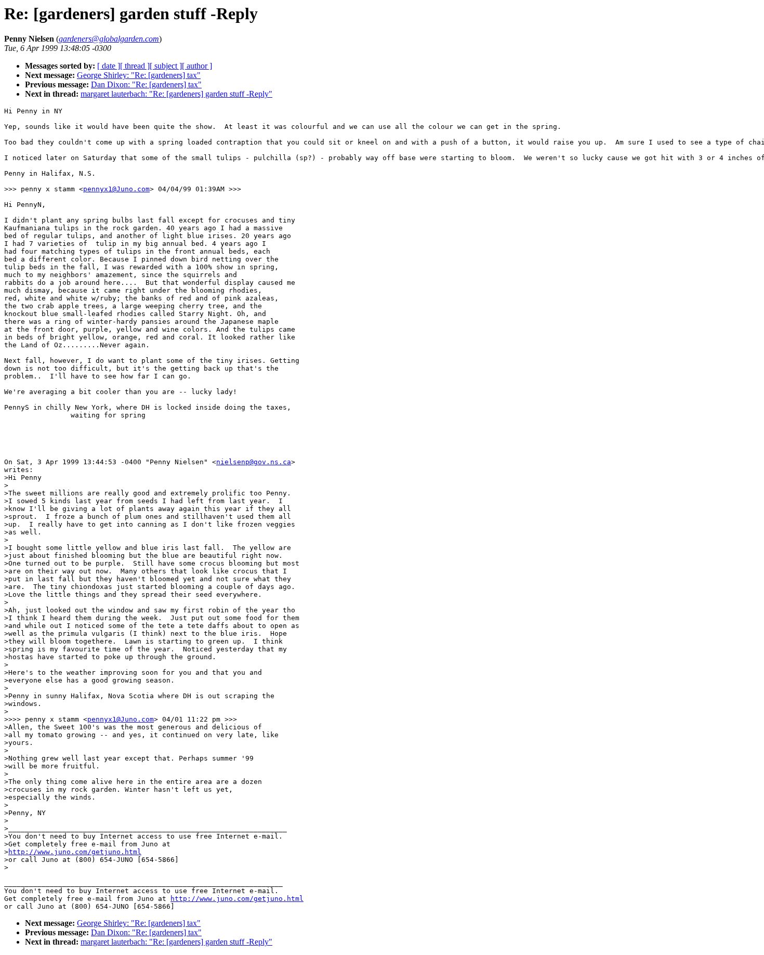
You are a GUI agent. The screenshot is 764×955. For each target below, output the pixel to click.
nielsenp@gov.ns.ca (253, 462)
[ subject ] (166, 65)
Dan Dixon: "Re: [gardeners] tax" (146, 84)
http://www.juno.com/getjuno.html (74, 852)
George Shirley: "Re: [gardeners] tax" (139, 75)
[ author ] (197, 65)
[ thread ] (135, 65)
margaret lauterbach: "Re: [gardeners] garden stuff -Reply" (176, 93)
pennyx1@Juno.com (116, 189)
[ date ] (108, 65)
